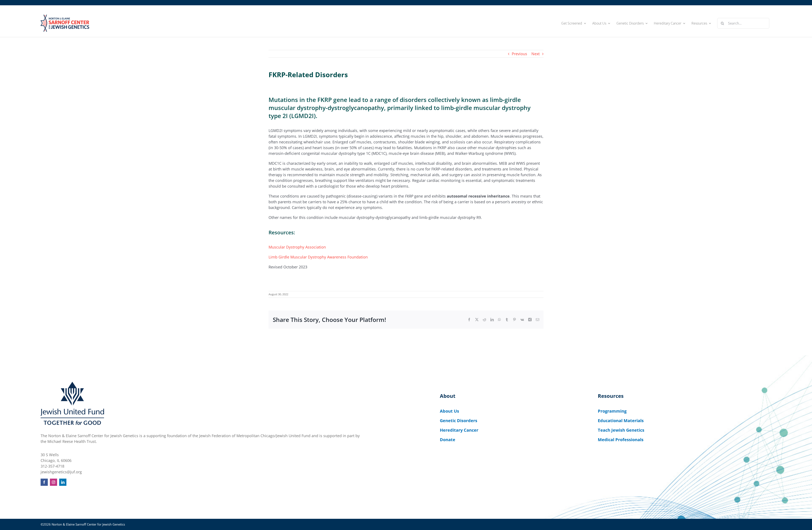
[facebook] (44, 482)
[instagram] (53, 482)
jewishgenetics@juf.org (61, 471)
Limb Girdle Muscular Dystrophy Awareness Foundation (318, 257)
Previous (519, 53)
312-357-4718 (52, 466)
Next (535, 53)
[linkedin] (62, 482)
